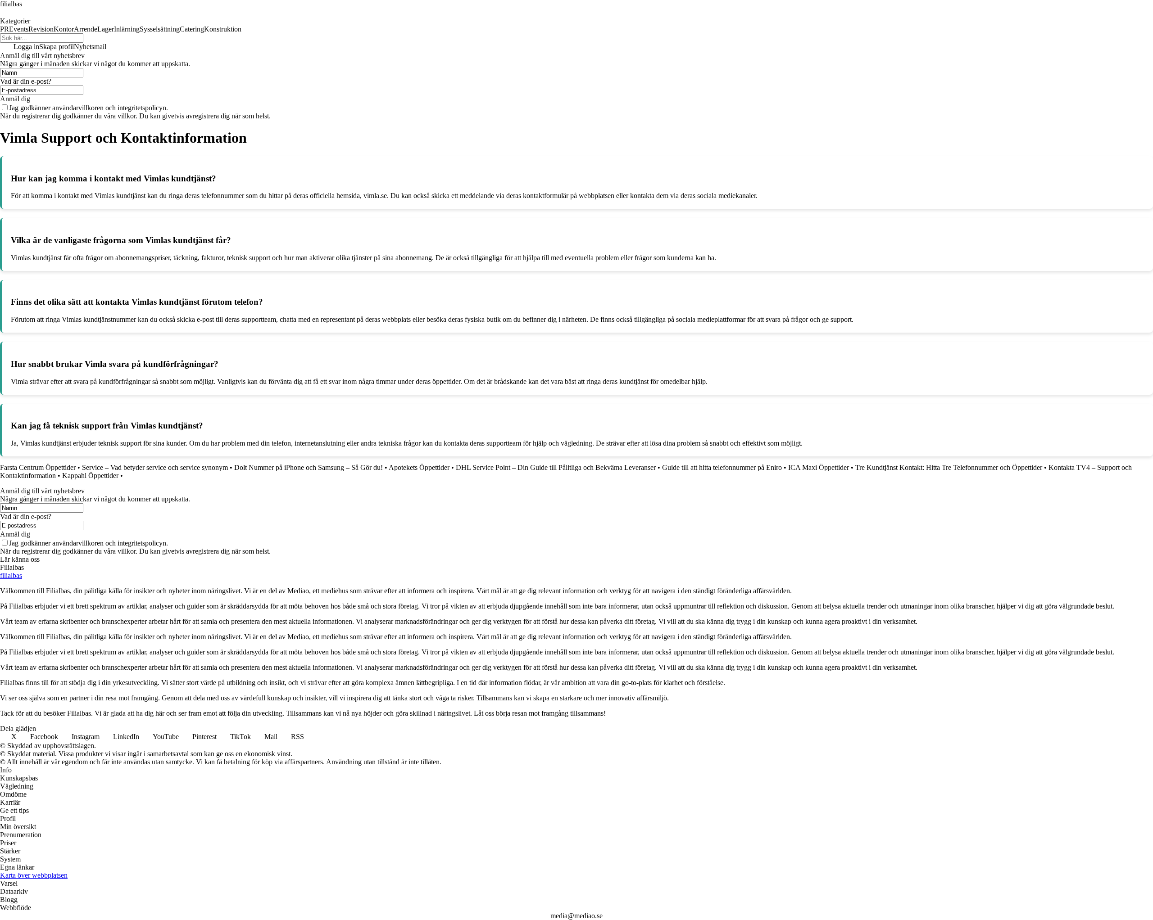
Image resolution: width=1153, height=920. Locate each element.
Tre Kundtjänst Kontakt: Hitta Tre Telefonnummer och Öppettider (948, 467)
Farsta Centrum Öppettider (38, 467)
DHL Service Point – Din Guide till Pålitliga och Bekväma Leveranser (556, 467)
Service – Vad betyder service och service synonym (155, 467)
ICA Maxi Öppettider (818, 467)
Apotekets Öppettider (419, 467)
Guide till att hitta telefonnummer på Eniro (722, 467)
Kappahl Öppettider (90, 475)
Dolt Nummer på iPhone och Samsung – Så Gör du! (308, 467)
